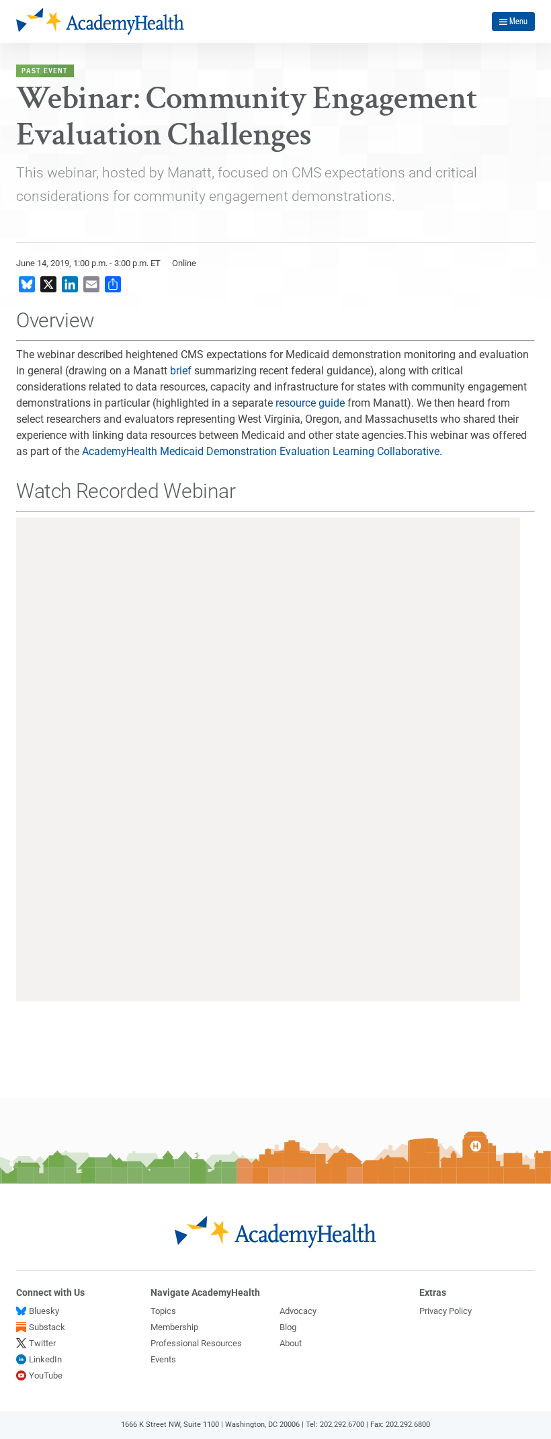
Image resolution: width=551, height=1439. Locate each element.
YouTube (45, 1375)
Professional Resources (196, 1343)
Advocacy (298, 1311)
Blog (288, 1327)
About (291, 1343)
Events (163, 1359)
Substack (47, 1327)
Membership (174, 1327)
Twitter (42, 1343)
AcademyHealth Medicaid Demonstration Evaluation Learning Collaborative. (262, 451)
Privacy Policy (445, 1311)
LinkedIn (45, 1359)
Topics (163, 1311)
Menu (518, 21)
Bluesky (44, 1311)
